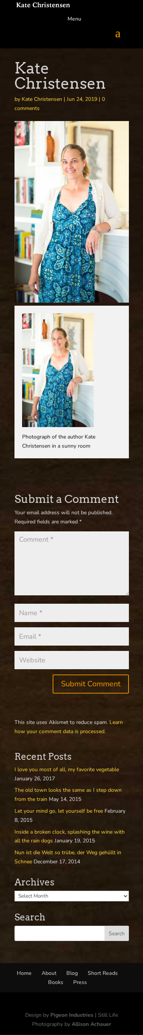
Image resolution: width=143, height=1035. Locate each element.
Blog (72, 973)
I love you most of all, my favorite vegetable (66, 769)
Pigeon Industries (71, 1015)
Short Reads (103, 973)
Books (55, 982)
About (49, 973)
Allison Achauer (91, 1024)
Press (80, 982)
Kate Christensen (42, 99)
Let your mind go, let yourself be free (58, 811)
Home (24, 973)
